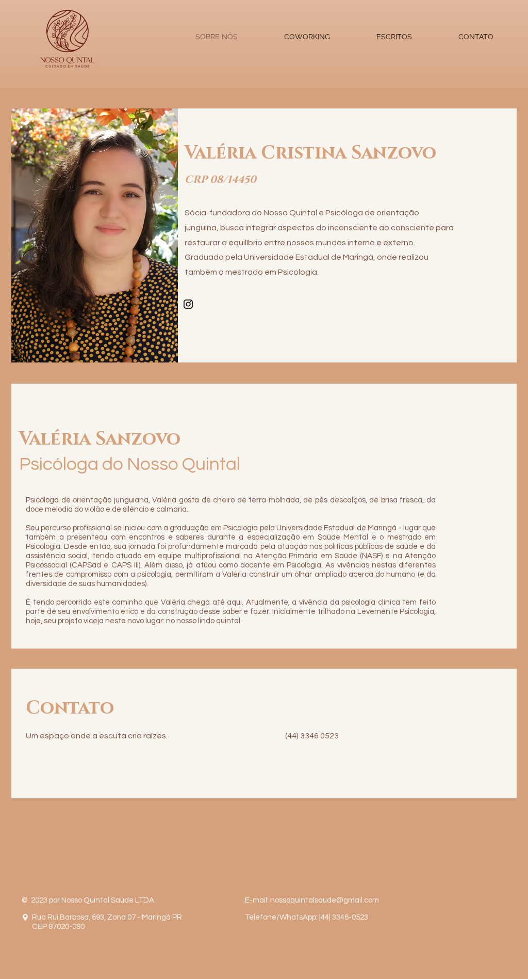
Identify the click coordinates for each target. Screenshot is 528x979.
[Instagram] (188, 304)
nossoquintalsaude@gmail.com (324, 900)
